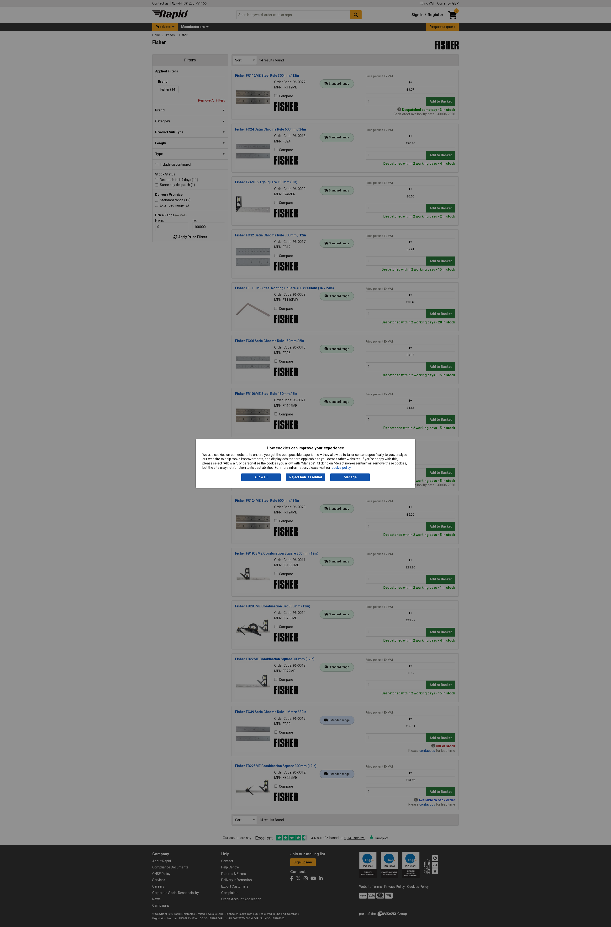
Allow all (261, 477)
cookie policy (341, 468)
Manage (350, 477)
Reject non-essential (305, 477)
